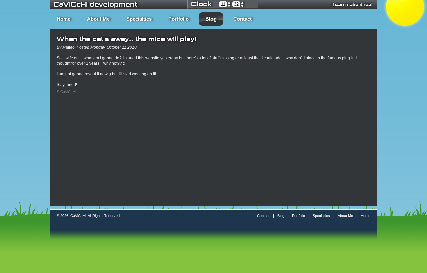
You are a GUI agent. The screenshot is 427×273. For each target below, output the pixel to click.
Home (63, 19)
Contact (242, 19)
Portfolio (178, 19)
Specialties (139, 19)
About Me (98, 19)
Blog (211, 19)
